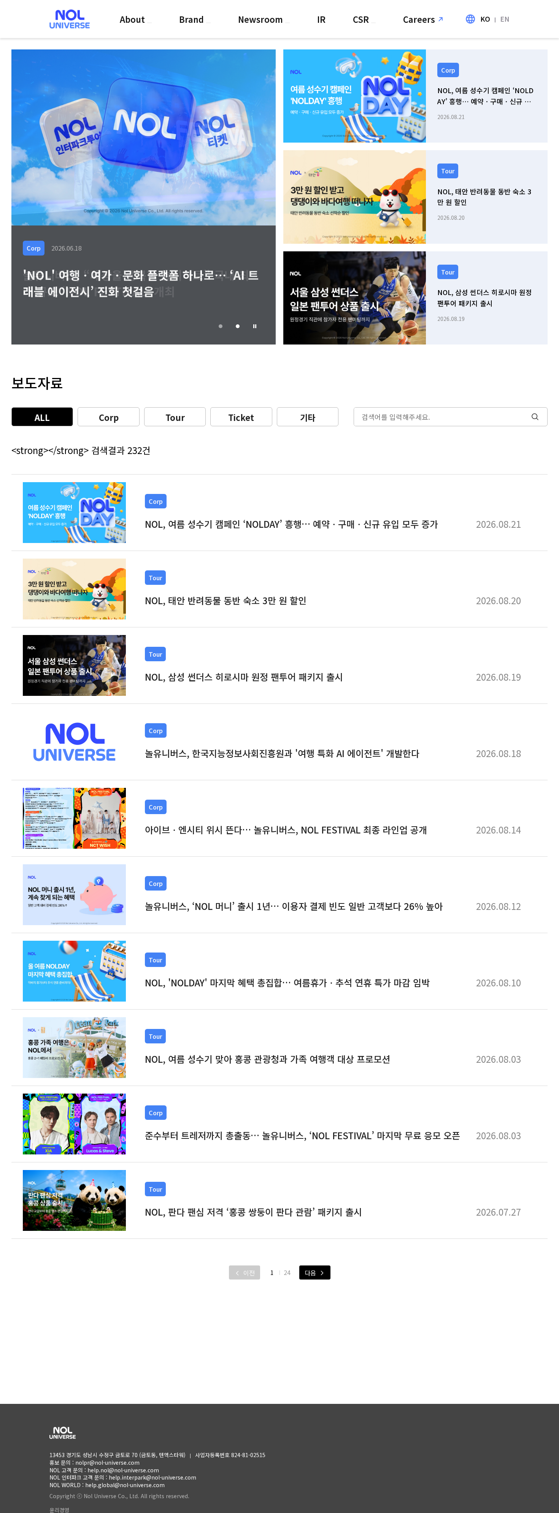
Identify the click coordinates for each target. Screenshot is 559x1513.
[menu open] (149, 22)
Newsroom (261, 19)
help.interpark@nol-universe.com (152, 1477)
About (133, 19)
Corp (109, 417)
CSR (362, 19)
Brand (192, 19)
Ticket (241, 417)
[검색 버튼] (538, 417)
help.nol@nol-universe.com (123, 1470)
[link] (415, 96)
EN (505, 19)
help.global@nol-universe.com (125, 1485)
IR (321, 19)
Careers (419, 19)
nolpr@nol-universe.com (107, 1462)
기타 (307, 417)
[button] (255, 326)
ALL (42, 417)
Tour (175, 417)
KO (485, 19)
